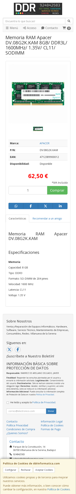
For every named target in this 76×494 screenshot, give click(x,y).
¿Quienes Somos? (17, 433)
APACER (44, 143)
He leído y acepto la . (33, 402)
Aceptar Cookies (44, 469)
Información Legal (52, 421)
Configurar (10, 469)
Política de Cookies (58, 489)
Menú (13, 28)
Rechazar (26, 469)
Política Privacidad (17, 425)
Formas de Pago (51, 429)
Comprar (57, 190)
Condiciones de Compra (20, 429)
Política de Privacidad (45, 394)
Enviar (51, 411)
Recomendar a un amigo (47, 218)
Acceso (31, 28)
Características (17, 218)
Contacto (51, 28)
